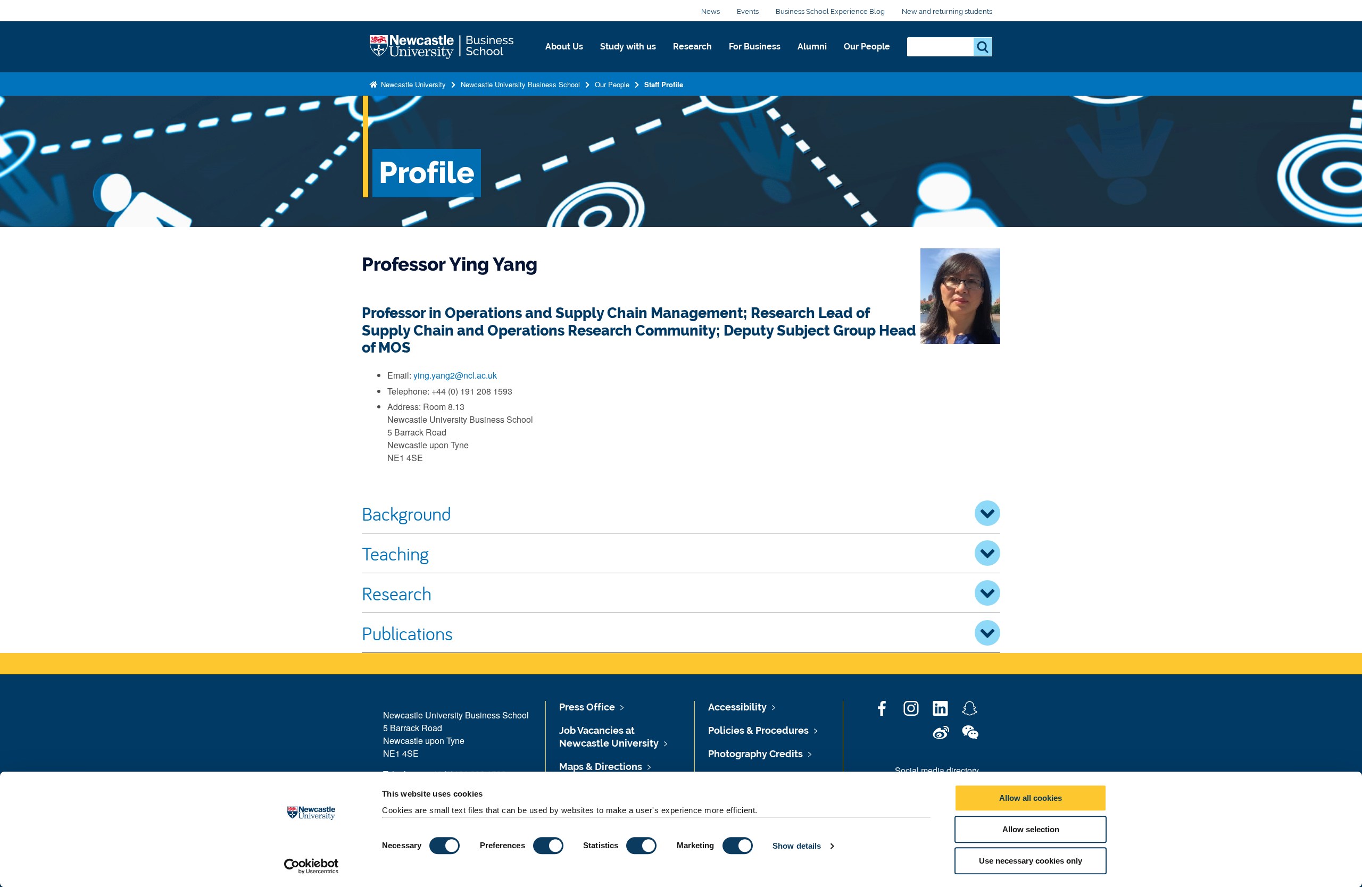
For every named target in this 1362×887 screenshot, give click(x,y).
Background (406, 513)
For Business (754, 46)
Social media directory (937, 770)
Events (748, 11)
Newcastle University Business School (520, 84)
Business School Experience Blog (830, 11)
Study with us (628, 46)
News (710, 11)
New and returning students (947, 11)
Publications (407, 633)
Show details (797, 845)
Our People (867, 46)
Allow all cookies (1030, 797)
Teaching (395, 553)
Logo (443, 47)
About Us (564, 46)
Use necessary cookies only (1030, 860)
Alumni (812, 46)
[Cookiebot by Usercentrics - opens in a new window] (311, 866)
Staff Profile (663, 84)
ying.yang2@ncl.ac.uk (455, 375)
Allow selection (1030, 829)
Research (692, 46)
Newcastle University (412, 84)
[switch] (548, 845)
